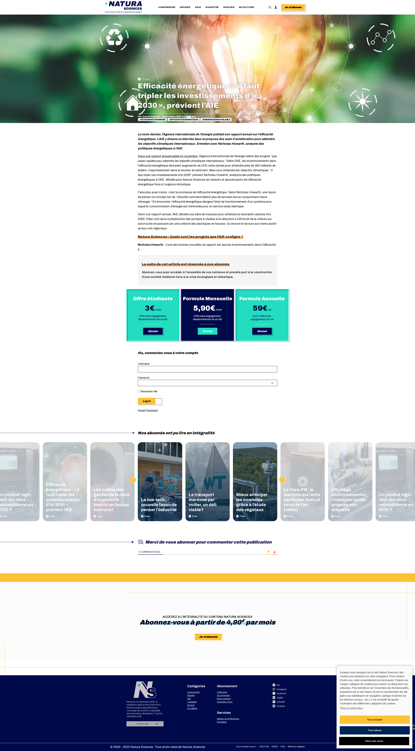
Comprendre (193, 692)
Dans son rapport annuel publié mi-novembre (168, 156)
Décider (191, 695)
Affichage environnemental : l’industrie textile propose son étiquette (349, 499)
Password (143, 377)
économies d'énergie (153, 119)
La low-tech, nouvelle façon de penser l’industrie (159, 504)
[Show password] (272, 384)
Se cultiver (192, 708)
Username (144, 363)
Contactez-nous (224, 701)
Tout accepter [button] (374, 719)
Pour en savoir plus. (351, 708)
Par (149, 116)
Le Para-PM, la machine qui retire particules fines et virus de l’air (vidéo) (302, 499)
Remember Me (148, 391)
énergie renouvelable (216, 119)
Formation (222, 721)
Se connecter (223, 695)
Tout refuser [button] (375, 730)
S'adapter (192, 701)
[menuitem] (166, 7)
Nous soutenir (224, 698)
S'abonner (222, 692)
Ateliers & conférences (228, 718)
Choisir (153, 331)
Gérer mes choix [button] (374, 741)
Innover (191, 705)
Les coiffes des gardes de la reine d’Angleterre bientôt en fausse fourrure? (112, 499)
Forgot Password (148, 410)
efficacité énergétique (184, 119)
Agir (189, 698)
